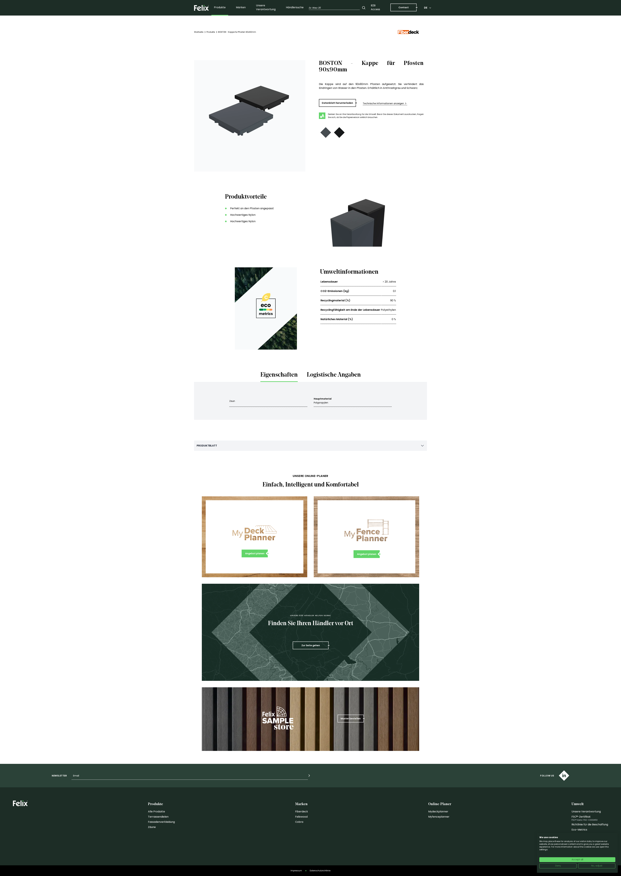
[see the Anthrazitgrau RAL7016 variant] (326, 132)
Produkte (220, 7)
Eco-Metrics (579, 829)
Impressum (296, 870)
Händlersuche (295, 7)
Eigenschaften (279, 375)
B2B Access (375, 7)
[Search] (364, 8)
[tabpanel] (310, 401)
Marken (241, 7)
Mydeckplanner (438, 811)
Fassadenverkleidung (161, 822)
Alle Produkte (156, 811)
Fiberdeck (301, 811)
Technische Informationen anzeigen (383, 103)
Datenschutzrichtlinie (320, 870)
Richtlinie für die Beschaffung (590, 824)
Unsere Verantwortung (266, 7)
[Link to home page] (201, 8)
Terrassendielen (158, 817)
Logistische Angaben (334, 375)
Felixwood (301, 817)
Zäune (152, 827)
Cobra (299, 822)
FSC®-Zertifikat (581, 817)
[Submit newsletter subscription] (309, 775)
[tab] (279, 376)
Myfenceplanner (438, 817)
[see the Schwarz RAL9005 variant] (339, 132)
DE (425, 8)
